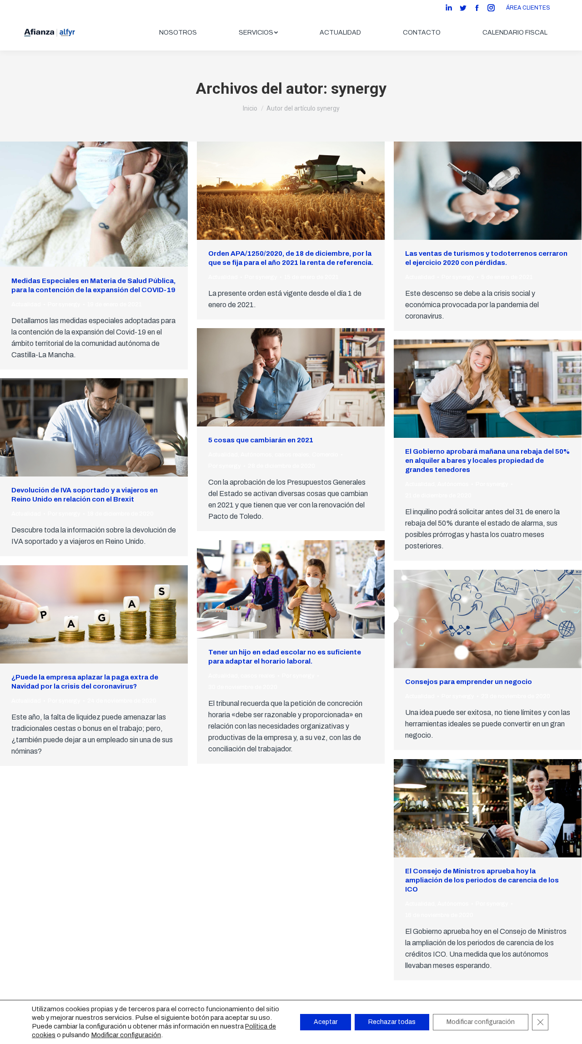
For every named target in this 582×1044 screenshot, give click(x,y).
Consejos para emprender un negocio (468, 681)
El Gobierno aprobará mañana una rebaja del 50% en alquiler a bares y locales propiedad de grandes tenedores (487, 460)
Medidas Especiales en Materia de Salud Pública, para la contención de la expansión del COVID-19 (93, 285)
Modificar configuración (126, 1035)
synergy (358, 88)
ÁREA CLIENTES (528, 8)
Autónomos (256, 454)
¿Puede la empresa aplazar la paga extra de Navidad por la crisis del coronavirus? (84, 682)
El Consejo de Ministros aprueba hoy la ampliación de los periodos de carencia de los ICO (482, 880)
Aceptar (325, 1022)
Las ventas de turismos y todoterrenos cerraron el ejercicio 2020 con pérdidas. (486, 258)
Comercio (325, 454)
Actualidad (26, 304)
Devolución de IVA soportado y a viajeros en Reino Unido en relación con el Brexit (84, 495)
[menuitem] (178, 32)
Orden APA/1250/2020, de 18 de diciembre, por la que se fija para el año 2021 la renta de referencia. (290, 258)
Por (64, 304)
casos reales (292, 454)
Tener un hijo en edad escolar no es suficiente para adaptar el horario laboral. (284, 657)
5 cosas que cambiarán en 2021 (260, 440)
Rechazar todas (392, 1022)
